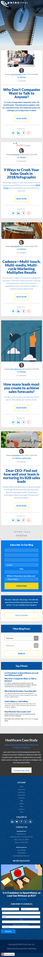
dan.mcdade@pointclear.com (21, 856)
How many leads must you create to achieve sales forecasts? (22, 388)
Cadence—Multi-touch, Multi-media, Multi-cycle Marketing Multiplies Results (21, 267)
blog (21, 801)
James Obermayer (16, 74)
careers (21, 803)
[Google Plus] (29, 134)
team (21, 806)
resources (21, 798)
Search (21, 653)
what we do (21, 792)
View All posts (21, 535)
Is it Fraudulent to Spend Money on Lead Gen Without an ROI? (21, 894)
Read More (21, 118)
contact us (21, 809)
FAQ (21, 812)
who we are (21, 789)
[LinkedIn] (18, 134)
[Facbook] (24, 134)
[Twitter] (13, 134)
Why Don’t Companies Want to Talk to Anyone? (21, 93)
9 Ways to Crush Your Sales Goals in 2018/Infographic (21, 173)
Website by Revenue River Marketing (21, 948)
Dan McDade (16, 154)
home (21, 786)
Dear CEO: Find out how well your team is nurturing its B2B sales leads (21, 476)
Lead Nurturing (26, 458)
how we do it (21, 795)
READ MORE (21, 899)
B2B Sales (23, 77)
